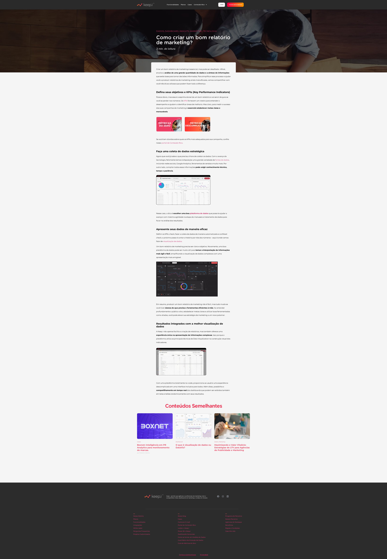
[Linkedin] (227, 496)
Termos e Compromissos (187, 554)
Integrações (137, 525)
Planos (183, 5)
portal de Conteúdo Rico (172, 143)
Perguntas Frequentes (141, 531)
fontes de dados (222, 160)
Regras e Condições (232, 528)
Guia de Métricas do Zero (187, 543)
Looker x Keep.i (183, 528)
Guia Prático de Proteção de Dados (190, 540)
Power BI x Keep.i (184, 531)
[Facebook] (218, 496)
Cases (190, 5)
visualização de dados (172, 241)
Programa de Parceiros (233, 516)
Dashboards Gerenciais (186, 534)
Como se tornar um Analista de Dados (191, 537)
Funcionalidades (173, 5)
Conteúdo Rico (199, 5)
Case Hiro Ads (230, 531)
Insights (184, 31)
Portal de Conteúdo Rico (187, 525)
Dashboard (172, 31)
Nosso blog (182, 516)
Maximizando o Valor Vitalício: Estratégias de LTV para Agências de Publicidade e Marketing (232, 447)
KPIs (185, 101)
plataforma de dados (199, 213)
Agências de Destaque (233, 522)
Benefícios (229, 525)
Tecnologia (210, 31)
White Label (137, 528)
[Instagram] (223, 496)
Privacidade (204, 554)
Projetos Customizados (141, 534)
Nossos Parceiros (231, 519)
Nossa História (138, 516)
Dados (160, 31)
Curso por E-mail (184, 522)
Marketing (196, 31)
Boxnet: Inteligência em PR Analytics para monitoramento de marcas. (153, 447)
